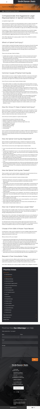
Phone (21, 334)
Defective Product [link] (8, 287)
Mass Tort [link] (7, 294)
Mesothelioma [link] (7, 296)
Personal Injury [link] (6, 272)
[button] (6, 2)
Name (3, 334)
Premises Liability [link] (8, 303)
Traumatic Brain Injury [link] (9, 307)
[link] (26, 1)
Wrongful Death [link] (6, 319)
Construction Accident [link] (9, 281)
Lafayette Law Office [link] (18, 384)
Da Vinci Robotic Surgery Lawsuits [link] (11, 283)
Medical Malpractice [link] (7, 317)
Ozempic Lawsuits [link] (8, 301)
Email (3, 339)
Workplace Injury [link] (8, 310)
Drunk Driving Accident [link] (9, 290)
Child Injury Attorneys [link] (9, 278)
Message (3, 345)
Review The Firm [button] (18, 387)
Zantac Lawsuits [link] (8, 312)
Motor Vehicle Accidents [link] (7, 315)
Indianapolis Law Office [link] (18, 377)
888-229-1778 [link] (13, 407)
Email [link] (34, 407)
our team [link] (10, 38)
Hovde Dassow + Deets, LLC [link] (19, 399)
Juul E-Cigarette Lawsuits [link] (9, 292)
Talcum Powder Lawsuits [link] (9, 305)
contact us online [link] (17, 36)
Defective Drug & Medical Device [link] (11, 285)
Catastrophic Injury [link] (8, 274)
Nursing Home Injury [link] (9, 298)
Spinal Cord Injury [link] (8, 276)
